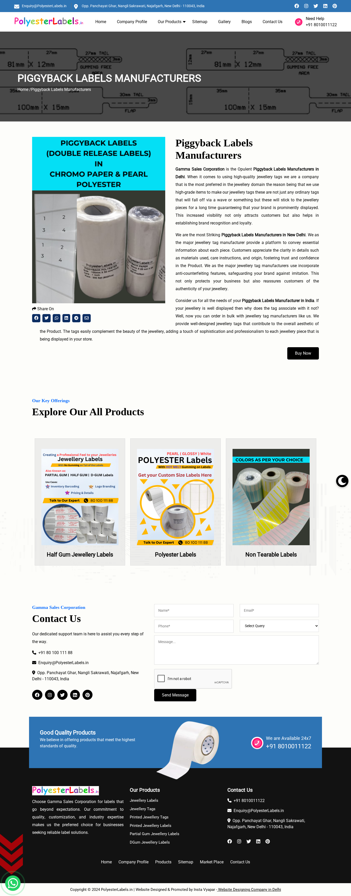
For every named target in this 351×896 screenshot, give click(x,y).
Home (100, 21)
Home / (24, 89)
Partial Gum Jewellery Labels (154, 834)
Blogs (247, 21)
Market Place (212, 862)
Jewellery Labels (144, 800)
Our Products (169, 21)
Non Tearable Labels (182, 554)
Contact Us (272, 21)
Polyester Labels (86, 554)
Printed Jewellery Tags (149, 817)
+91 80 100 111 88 (55, 652)
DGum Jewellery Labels (150, 842)
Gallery (224, 21)
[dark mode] (342, 481)
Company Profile (132, 21)
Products (163, 862)
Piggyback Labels (277, 554)
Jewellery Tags (142, 809)
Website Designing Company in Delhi (249, 889)
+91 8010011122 (321, 24)
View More (86, 514)
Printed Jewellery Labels (150, 825)
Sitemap (199, 21)
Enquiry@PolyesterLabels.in (44, 6)
